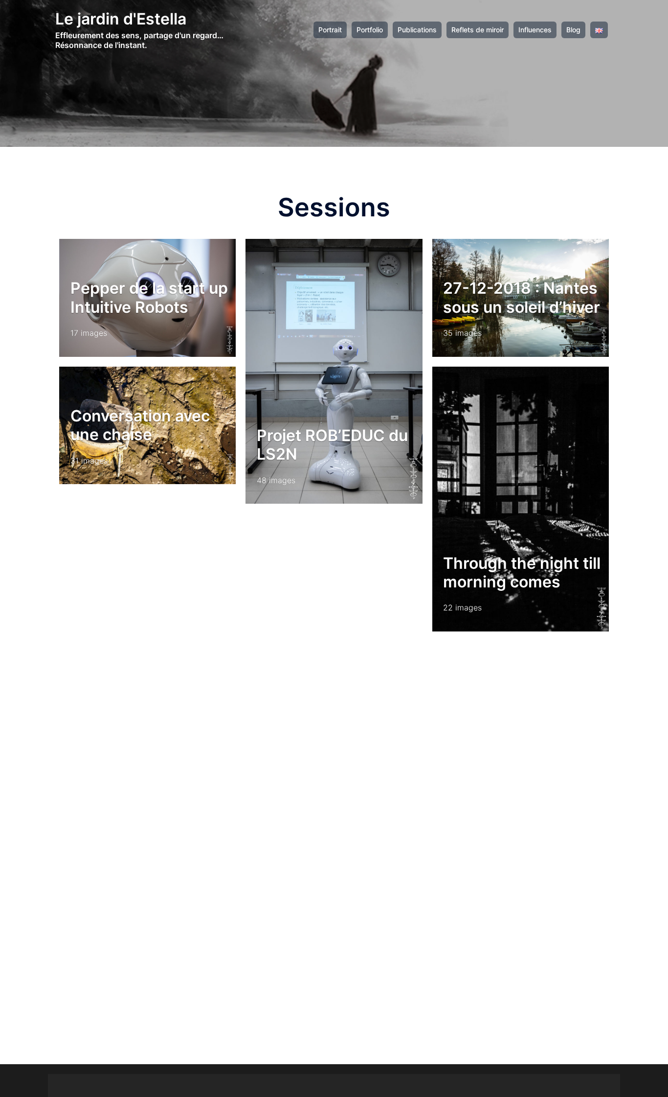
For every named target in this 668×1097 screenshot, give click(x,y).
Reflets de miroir (477, 29)
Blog (573, 29)
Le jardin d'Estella (120, 18)
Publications (417, 29)
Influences (535, 29)
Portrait (330, 29)
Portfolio (369, 29)
